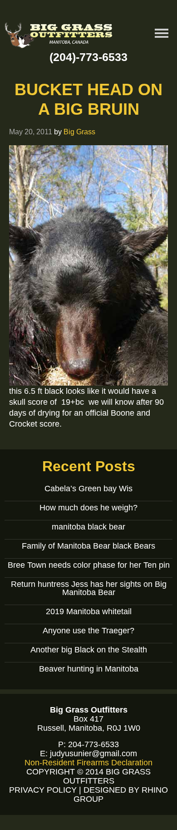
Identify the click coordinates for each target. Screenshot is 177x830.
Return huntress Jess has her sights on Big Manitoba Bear (89, 588)
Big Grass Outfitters (59, 36)
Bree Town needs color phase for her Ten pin (89, 565)
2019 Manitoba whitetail (89, 611)
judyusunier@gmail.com (93, 753)
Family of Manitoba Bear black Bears (88, 545)
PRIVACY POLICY (43, 789)
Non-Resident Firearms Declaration (88, 762)
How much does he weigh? (88, 507)
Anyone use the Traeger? (88, 630)
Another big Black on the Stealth (88, 649)
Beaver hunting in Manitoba (88, 668)
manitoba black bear (88, 526)
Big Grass (79, 131)
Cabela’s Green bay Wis (88, 488)
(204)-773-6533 (88, 56)
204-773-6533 (93, 744)
